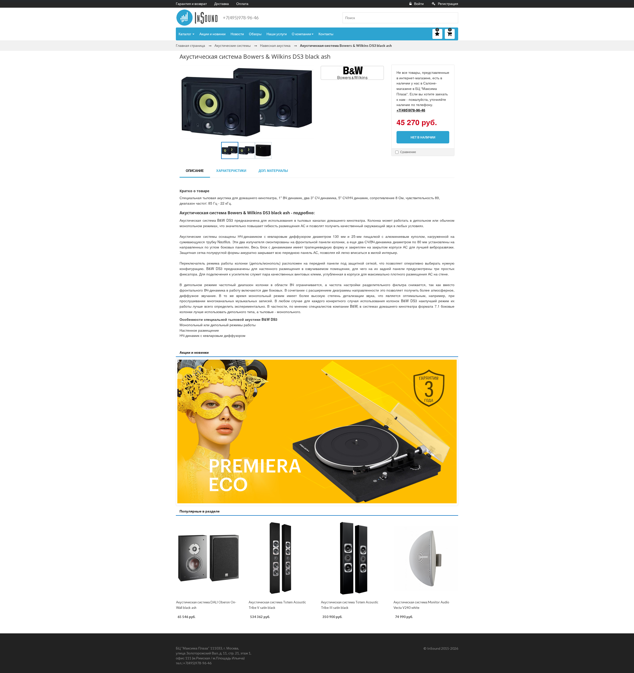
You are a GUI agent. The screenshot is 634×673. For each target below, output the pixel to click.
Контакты (325, 34)
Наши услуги (276, 34)
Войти (419, 3)
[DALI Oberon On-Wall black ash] (208, 558)
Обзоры (255, 34)
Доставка (221, 3)
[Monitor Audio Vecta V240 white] (426, 558)
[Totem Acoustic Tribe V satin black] (281, 558)
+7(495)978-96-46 (241, 17)
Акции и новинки (212, 34)
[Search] (452, 18)
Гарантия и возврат (191, 3)
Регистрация (448, 3)
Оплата (242, 3)
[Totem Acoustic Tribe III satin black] (353, 558)
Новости (237, 34)
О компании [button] (301, 34)
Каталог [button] (185, 34)
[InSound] (197, 17)
